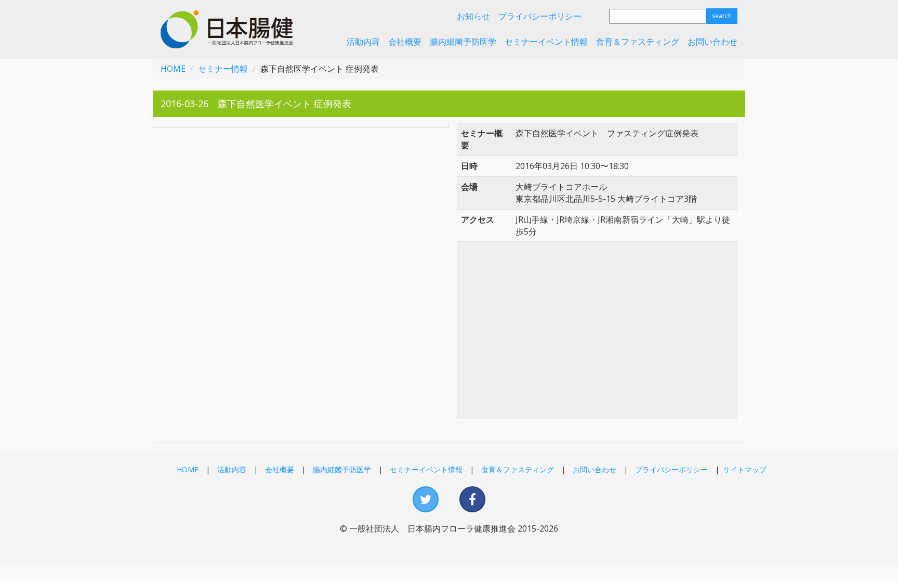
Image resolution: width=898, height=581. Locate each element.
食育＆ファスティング (637, 41)
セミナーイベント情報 (546, 41)
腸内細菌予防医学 (463, 41)
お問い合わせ (712, 41)
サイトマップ (745, 469)
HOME (173, 68)
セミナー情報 (223, 68)
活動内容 (363, 41)
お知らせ (473, 16)
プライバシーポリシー (540, 16)
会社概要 (404, 41)
